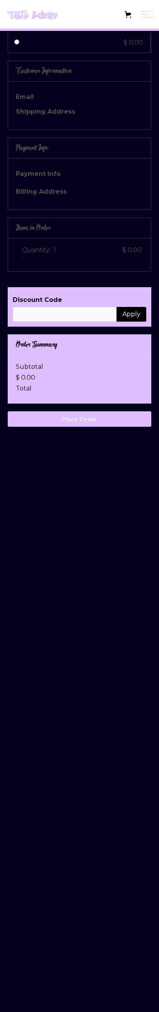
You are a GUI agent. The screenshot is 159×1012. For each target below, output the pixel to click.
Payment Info (38, 173)
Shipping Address (45, 111)
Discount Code (37, 299)
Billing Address (41, 191)
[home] (43, 14)
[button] (107, 14)
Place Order (79, 419)
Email (25, 97)
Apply (131, 314)
